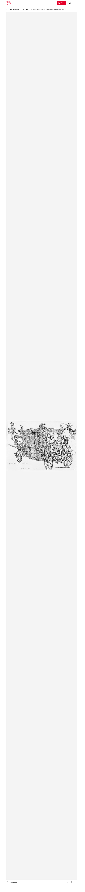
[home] (7, 9)
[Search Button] (70, 3)
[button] (41, 445)
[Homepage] (8, 3)
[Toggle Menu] (75, 3)
